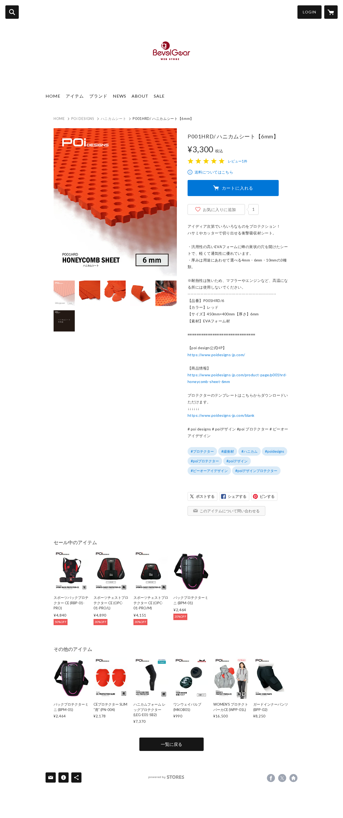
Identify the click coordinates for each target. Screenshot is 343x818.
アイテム (75, 95)
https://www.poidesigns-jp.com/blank (221, 415)
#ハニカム (249, 451)
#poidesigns (274, 451)
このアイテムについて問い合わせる (230, 511)
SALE (159, 95)
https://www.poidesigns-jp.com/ (216, 354)
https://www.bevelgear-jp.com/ (293, 778)
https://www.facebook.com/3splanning (271, 778)
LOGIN (309, 12)
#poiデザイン (237, 461)
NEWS (119, 95)
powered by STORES (166, 777)
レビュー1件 (237, 161)
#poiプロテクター (205, 461)
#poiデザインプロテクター (256, 471)
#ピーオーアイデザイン (209, 471)
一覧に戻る (171, 744)
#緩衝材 (227, 451)
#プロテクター (202, 451)
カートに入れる (237, 187)
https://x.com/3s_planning (282, 778)
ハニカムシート (113, 118)
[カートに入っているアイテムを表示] (331, 12)
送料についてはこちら (214, 172)
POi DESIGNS (82, 118)
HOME (53, 95)
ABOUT (140, 95)
